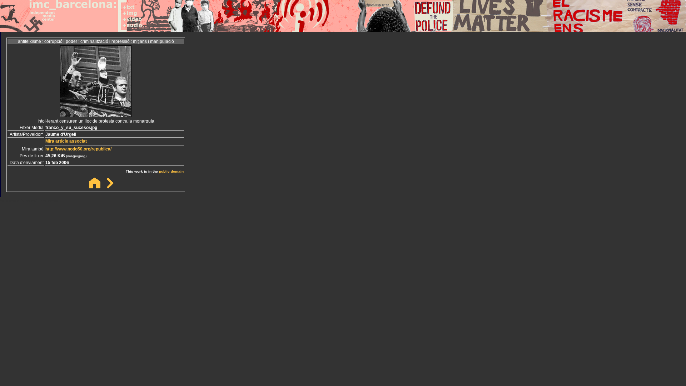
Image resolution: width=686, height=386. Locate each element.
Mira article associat (66, 141)
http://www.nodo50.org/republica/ (78, 149)
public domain (171, 171)
